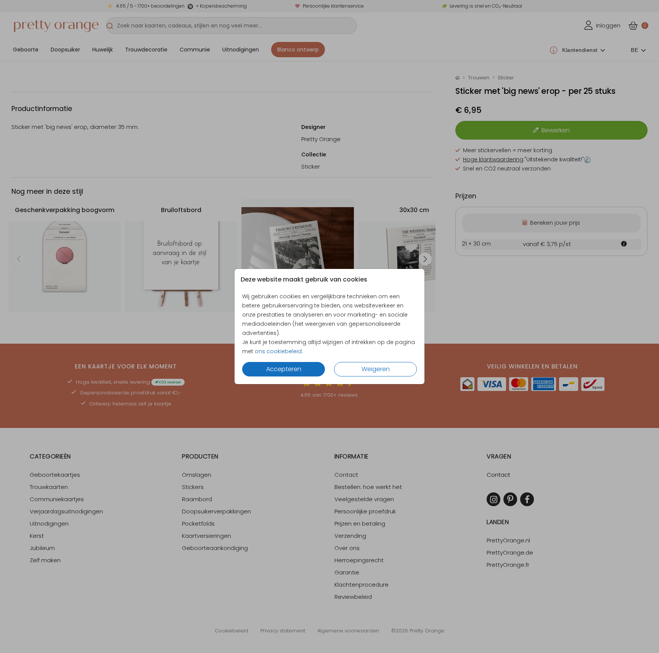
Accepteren (283, 369)
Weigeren (376, 369)
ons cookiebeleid (278, 351)
